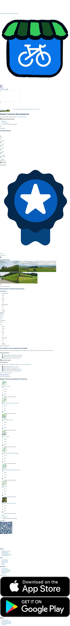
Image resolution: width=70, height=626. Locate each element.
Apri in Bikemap (4, 162)
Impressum (4, 624)
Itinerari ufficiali (4, 559)
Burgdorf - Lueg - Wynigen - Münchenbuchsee (10, 403)
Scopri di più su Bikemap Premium (25, 364)
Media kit (3, 573)
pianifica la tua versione (10, 356)
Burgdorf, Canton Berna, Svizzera (20, 116)
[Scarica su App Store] (35, 586)
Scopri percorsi (6, 122)
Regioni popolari (5, 562)
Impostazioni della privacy (6, 622)
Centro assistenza (5, 572)
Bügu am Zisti (4, 486)
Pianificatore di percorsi (6, 13)
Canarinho (2, 253)
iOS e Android (15, 366)
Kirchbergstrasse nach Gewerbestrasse (9, 503)
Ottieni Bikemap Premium (4, 374)
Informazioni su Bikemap (6, 570)
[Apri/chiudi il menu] (7, 89)
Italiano (3, 618)
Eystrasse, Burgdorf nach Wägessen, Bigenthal (10, 453)
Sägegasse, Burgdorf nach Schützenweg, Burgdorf (11, 469)
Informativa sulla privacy (6, 621)
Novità (3, 563)
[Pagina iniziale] (35, 6)
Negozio (3, 564)
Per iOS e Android (5, 553)
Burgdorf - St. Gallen (5, 436)
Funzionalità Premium (15, 13)
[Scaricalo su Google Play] (35, 607)
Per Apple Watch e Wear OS (7, 554)
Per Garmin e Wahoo (5, 555)
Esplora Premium (5, 568)
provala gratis (18, 369)
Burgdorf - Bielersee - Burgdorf (7, 419)
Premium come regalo (6, 569)
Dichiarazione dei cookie (6, 623)
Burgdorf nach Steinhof (6, 386)
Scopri (1, 13)
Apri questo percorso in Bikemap (6, 360)
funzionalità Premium (8, 372)
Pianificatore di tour (5, 552)
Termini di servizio (5, 620)
